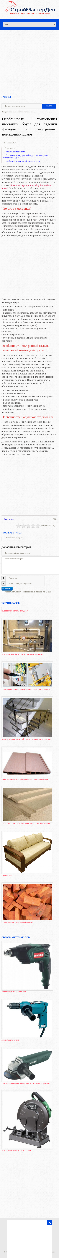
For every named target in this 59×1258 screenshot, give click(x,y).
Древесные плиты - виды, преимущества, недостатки (26, 823)
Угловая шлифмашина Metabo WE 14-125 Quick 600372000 (25, 1083)
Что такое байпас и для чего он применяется (22, 654)
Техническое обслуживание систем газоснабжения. (26, 689)
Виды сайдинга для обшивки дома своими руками (25, 779)
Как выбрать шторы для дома (15, 611)
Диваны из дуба (9, 875)
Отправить (7, 589)
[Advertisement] (29, 59)
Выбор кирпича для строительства (17, 923)
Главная (6, 96)
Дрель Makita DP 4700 (10, 1040)
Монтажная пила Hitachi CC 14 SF (16, 1150)
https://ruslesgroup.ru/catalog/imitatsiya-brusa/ (26, 186)
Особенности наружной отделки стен (23, 161)
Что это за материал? (15, 152)
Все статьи (8, 519)
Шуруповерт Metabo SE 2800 (14, 992)
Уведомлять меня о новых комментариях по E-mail (28, 592)
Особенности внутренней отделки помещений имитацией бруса (25, 156)
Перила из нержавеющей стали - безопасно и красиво (26, 739)
